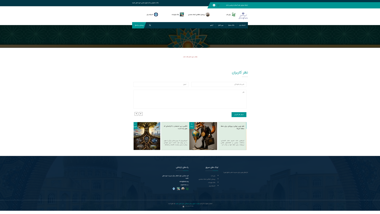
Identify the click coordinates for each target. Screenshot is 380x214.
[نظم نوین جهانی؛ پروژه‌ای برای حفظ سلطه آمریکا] (232, 136)
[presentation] (140, 114)
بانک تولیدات (211, 182)
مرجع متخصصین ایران (189, 206)
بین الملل (220, 25)
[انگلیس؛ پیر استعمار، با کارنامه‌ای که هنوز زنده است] (176, 136)
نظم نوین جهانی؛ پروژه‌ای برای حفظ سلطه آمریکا (205, 127)
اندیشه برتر (242, 25)
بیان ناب (213, 176)
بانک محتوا (231, 25)
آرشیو (211, 25)
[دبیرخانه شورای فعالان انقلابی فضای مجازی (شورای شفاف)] (214, 5)
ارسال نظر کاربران (239, 114)
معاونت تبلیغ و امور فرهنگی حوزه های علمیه (187, 204)
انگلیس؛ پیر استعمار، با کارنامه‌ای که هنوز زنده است (148, 127)
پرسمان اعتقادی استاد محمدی (207, 179)
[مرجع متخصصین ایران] (183, 206)
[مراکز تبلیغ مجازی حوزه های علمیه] (218, 5)
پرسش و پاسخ (139, 25)
